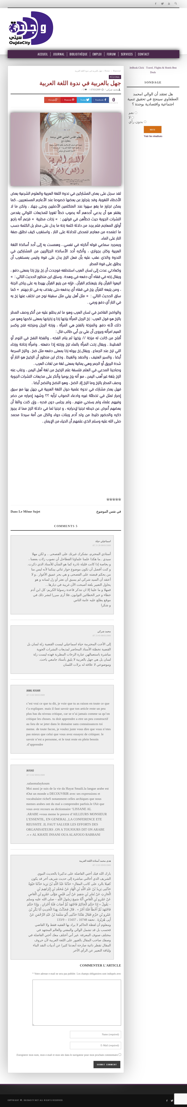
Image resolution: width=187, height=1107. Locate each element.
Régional (117, 71)
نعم (131, 113)
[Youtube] (169, 4)
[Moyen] (116, 499)
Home (107, 71)
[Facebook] (155, 4)
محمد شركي (112, 89)
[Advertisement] (66, 460)
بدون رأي (136, 122)
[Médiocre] (119, 499)
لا (130, 117)
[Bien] (113, 499)
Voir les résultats (153, 136)
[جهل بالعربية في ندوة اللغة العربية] (66, 149)
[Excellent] (107, 499)
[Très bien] (110, 499)
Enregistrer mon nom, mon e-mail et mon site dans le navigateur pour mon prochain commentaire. (67, 1055)
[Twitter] (162, 4)
